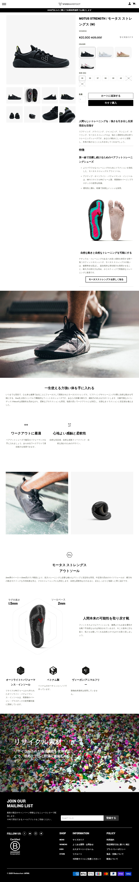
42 (82, 84)
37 (98, 78)
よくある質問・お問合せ (83, 844)
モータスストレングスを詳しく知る (106, 279)
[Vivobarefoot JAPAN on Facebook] (25, 834)
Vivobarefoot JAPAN (21, 873)
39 (113, 78)
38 (105, 78)
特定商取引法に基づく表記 (118, 844)
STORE (62, 854)
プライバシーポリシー (116, 849)
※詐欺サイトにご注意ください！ (87, 859)
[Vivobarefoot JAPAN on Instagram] (36, 834)
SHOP (62, 833)
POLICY (111, 833)
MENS (61, 840)
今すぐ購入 (111, 102)
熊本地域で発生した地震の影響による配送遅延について (69, 10)
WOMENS (63, 844)
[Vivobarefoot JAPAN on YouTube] (30, 834)
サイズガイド (125, 37)
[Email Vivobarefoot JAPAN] (42, 834)
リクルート (77, 854)
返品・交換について (115, 854)
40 (121, 78)
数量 (81, 94)
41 (128, 78)
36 (90, 78)
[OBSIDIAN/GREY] (41, 49)
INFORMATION (81, 833)
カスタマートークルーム (83, 849)
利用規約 (110, 840)
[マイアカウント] (129, 4)
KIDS (61, 849)
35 (82, 78)
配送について (112, 859)
